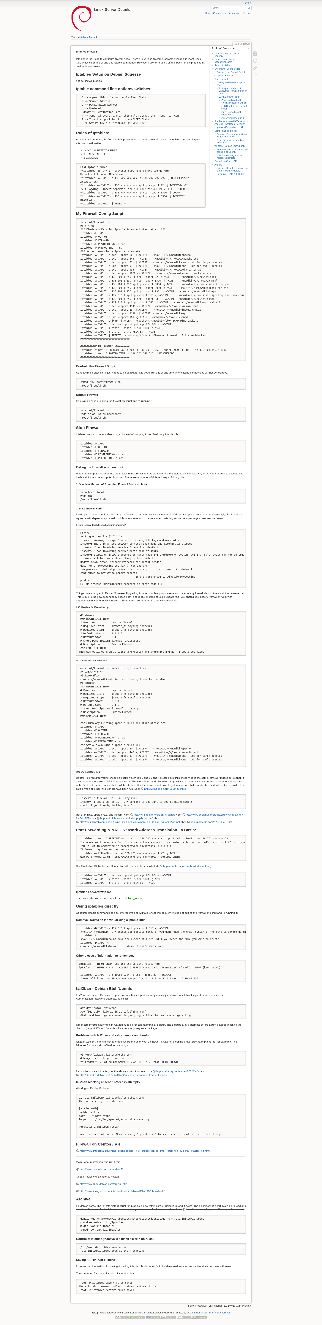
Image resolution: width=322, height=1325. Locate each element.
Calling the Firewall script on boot (231, 83)
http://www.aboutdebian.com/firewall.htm (103, 1183)
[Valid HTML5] (168, 1317)
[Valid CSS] (184, 1317)
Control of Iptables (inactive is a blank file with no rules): (232, 169)
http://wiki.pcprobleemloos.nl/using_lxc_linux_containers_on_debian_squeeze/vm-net (130, 821)
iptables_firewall (88, 37)
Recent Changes (213, 13)
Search (249, 8)
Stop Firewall (221, 79)
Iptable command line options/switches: (225, 60)
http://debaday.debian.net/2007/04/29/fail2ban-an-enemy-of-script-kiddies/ (123, 1074)
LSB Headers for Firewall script (234, 107)
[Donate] (137, 1317)
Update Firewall (225, 75)
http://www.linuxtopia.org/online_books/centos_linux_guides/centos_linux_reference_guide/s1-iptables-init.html (145, 1150)
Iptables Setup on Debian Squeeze (227, 54)
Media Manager (233, 13)
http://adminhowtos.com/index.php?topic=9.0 (126, 818)
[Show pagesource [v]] (255, 53)
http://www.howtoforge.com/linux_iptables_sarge (214, 1209)
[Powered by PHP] (153, 1317)
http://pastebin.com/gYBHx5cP (208, 821)
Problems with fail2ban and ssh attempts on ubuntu (232, 150)
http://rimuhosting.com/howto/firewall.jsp (186, 866)
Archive (218, 164)
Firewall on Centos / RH (226, 161)
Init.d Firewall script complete (231, 113)
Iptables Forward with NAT (230, 127)
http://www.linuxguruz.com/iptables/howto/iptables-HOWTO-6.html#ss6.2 (122, 1191)
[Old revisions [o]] (255, 60)
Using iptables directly (225, 131)
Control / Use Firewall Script (231, 72)
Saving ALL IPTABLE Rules (230, 174)
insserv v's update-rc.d (232, 118)
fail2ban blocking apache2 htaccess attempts (230, 156)
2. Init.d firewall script (229, 97)
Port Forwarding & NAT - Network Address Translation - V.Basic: (231, 122)
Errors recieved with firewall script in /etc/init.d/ (234, 101)
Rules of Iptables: (223, 65)
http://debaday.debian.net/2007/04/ (177, 1071)
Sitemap (247, 13)
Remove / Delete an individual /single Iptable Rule (232, 135)
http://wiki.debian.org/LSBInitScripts (165, 788)
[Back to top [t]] (255, 74)
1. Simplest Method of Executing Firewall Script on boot (233, 91)
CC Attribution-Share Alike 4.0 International (208, 1312)
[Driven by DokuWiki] (199, 1317)
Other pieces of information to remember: (231, 141)
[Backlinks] (255, 67)
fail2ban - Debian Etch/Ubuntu (229, 146)
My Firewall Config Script (227, 69)
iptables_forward (133, 898)
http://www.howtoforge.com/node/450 (102, 1169)
